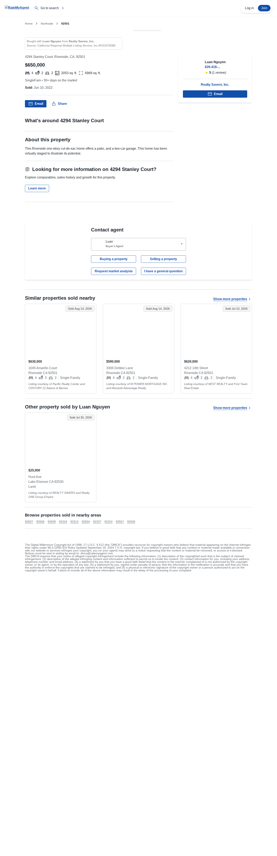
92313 (74, 521)
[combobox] (138, 244)
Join (264, 8)
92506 (40, 521)
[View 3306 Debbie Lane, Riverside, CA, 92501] (138, 330)
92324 (108, 521)
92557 (120, 521)
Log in (249, 8)
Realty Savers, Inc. (215, 84)
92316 (63, 521)
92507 (29, 521)
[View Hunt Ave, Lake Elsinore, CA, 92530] (60, 439)
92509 (52, 521)
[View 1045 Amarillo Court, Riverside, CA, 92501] (60, 330)
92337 (97, 521)
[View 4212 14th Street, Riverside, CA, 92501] (216, 330)
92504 (86, 521)
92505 (131, 521)
